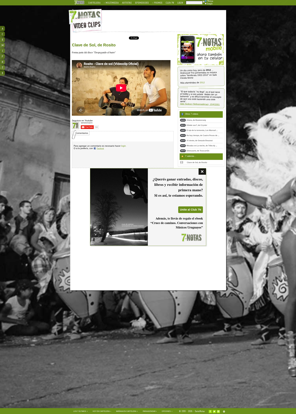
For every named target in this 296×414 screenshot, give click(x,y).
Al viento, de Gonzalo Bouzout (197, 140)
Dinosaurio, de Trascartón (195, 151)
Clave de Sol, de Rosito (197, 162)
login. (123, 146)
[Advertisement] (168, 19)
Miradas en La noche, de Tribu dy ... (199, 146)
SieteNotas (200, 411)
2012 (202, 82)
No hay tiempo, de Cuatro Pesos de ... (200, 135)
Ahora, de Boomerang (193, 120)
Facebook (100, 148)
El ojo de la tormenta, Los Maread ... (199, 130)
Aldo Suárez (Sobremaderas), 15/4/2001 (200, 104)
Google (210, 3)
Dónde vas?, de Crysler (194, 125)
